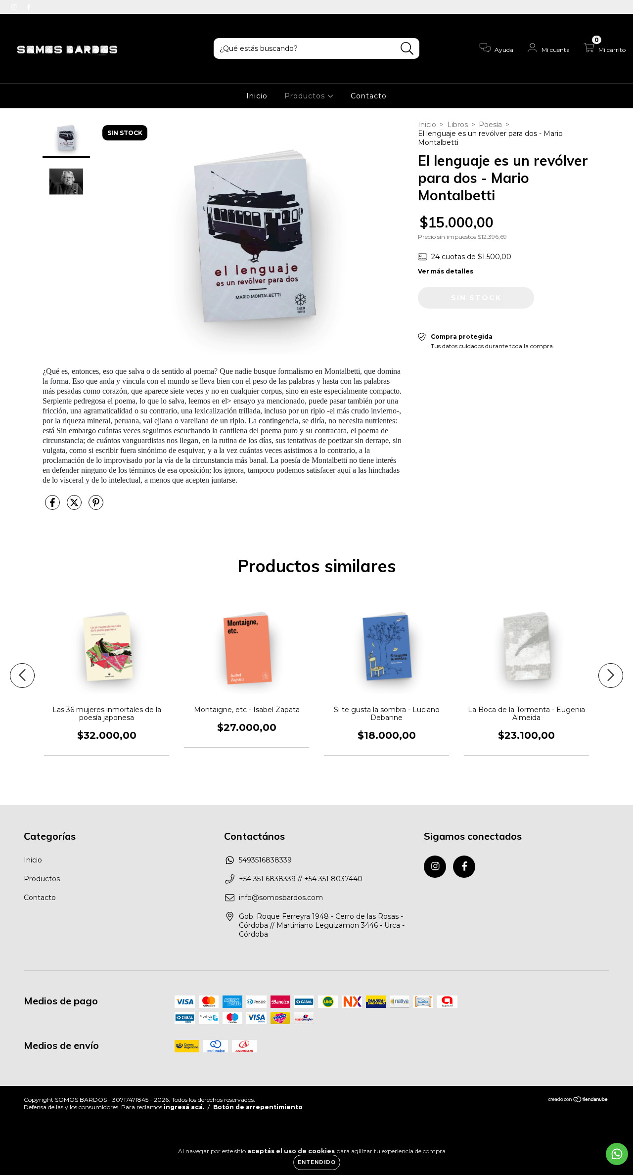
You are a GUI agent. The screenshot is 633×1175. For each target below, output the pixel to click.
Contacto (369, 95)
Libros (457, 124)
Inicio (257, 95)
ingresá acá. (184, 1107)
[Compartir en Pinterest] (96, 506)
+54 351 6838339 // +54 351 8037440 (300, 878)
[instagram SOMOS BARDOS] (14, 6)
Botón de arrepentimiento (258, 1107)
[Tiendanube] (578, 1100)
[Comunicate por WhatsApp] (617, 1154)
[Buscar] (407, 48)
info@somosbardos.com (281, 897)
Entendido (317, 1162)
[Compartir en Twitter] (75, 506)
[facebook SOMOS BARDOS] (28, 6)
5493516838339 (265, 860)
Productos (305, 95)
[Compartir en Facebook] (53, 506)
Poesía (490, 124)
